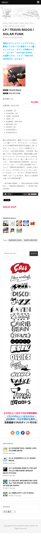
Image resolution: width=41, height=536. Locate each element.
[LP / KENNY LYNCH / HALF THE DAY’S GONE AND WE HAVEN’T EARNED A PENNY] (19, 230)
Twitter (18, 433)
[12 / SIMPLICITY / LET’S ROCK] (5, 494)
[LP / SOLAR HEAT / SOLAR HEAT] (6, 223)
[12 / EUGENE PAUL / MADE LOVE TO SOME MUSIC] (5, 449)
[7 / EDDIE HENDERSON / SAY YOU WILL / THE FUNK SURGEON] (19, 223)
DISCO (11, 26)
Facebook (23, 433)
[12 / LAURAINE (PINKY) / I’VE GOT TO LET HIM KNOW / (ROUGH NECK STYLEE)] (5, 469)
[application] (20, 194)
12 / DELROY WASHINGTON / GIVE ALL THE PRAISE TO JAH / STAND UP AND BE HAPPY (20, 483)
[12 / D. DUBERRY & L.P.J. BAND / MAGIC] (5, 459)
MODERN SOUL (15, 240)
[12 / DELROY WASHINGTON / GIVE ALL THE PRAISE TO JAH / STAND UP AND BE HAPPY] (5, 482)
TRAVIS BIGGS (15, 90)
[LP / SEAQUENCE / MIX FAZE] (33, 223)
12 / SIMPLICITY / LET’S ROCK (21, 493)
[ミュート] (29, 194)
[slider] (34, 194)
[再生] (6, 194)
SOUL (5, 23)
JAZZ (17, 26)
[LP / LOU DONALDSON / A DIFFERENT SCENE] (12, 230)
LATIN (22, 26)
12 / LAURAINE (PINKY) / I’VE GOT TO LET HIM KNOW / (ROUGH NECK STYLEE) (20, 470)
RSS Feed (13, 433)
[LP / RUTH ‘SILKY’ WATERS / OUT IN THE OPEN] (6, 230)
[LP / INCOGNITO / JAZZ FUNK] (12, 223)
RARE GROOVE (30, 240)
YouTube (28, 433)
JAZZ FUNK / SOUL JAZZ (19, 23)
